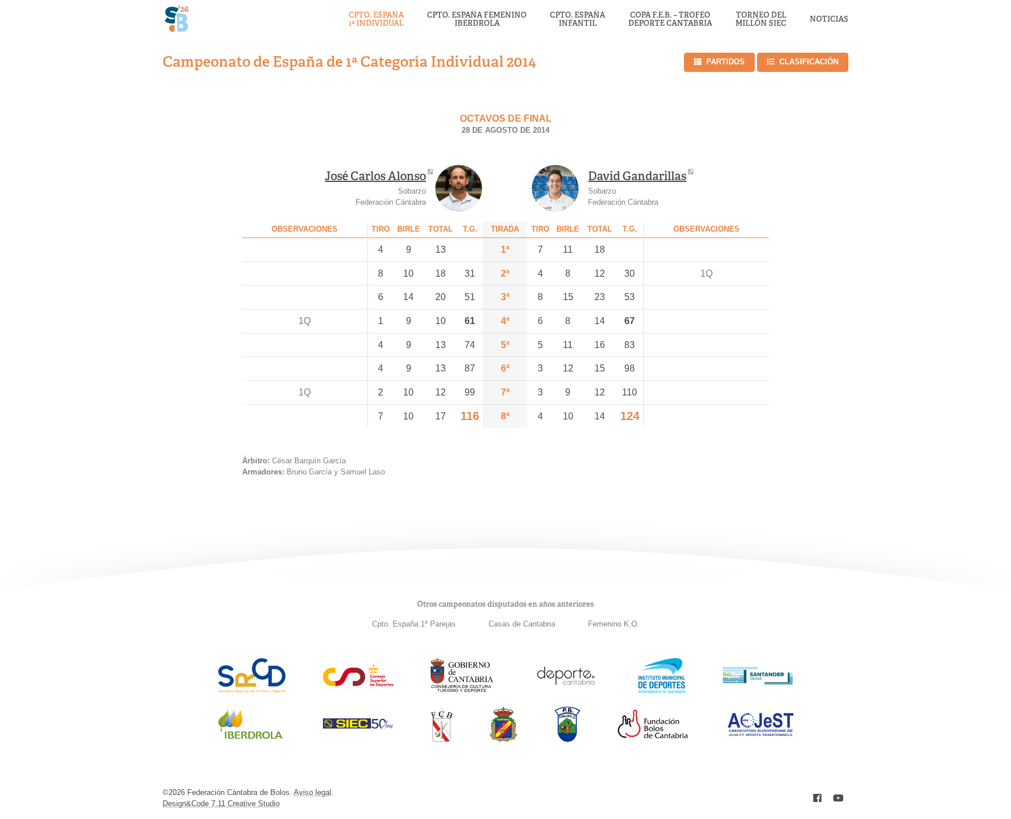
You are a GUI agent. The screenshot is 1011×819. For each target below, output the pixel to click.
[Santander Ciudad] (758, 681)
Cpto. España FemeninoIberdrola (477, 19)
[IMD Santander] (661, 690)
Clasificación (808, 61)
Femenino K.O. (613, 624)
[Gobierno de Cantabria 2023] (462, 690)
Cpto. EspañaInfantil (577, 19)
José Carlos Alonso (375, 176)
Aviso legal (312, 792)
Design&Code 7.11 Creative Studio (221, 803)
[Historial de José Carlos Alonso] (458, 188)
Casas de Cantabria (522, 624)
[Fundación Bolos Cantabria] (653, 735)
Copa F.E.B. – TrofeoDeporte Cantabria (670, 19)
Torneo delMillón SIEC (760, 19)
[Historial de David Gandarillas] (555, 188)
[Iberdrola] (250, 739)
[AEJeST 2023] (760, 734)
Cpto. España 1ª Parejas (414, 624)
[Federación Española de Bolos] (503, 739)
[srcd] (252, 690)
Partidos (725, 61)
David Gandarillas (637, 176)
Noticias (829, 19)
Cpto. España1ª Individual (376, 19)
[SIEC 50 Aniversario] (358, 726)
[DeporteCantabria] (566, 690)
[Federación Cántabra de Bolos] (441, 739)
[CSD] (358, 684)
